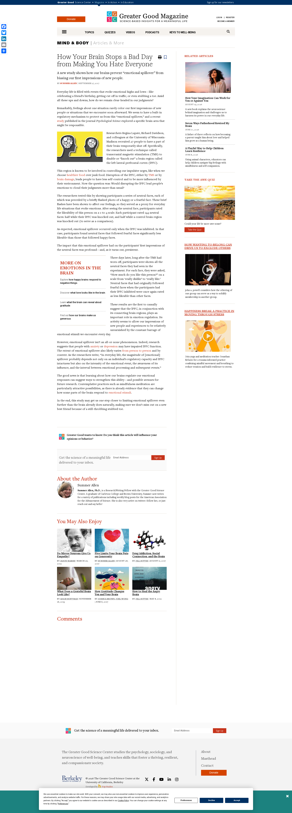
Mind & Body (73, 43)
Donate (71, 19)
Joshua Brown (106, 598)
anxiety (94, 346)
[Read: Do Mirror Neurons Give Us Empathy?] (74, 540)
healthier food (76, 175)
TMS (151, 175)
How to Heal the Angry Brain (146, 593)
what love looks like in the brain (87, 292)
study (60, 121)
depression (111, 346)
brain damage (65, 179)
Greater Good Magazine (147, 16)
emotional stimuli (120, 392)
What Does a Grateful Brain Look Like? (74, 593)
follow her (152, 500)
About (205, 751)
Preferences (186, 800)
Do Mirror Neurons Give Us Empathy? (73, 555)
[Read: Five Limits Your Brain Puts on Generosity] (112, 540)
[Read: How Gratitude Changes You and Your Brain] (112, 578)
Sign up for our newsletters (220, 2)
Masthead (208, 758)
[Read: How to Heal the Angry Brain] (149, 578)
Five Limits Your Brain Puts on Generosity (111, 555)
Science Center (83, 2)
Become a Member (226, 21)
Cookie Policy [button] (123, 800)
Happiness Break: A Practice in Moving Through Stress (209, 312)
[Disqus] (112, 660)
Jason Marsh (67, 560)
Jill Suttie (142, 560)
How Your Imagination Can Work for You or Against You (207, 99)
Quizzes (109, 32)
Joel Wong (122, 598)
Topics (89, 32)
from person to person (136, 350)
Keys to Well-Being (183, 32)
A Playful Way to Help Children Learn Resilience (204, 149)
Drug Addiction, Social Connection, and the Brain (148, 555)
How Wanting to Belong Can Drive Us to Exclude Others (208, 246)
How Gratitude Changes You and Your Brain (109, 593)
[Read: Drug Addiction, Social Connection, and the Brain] (149, 540)
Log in (219, 17)
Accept (237, 800)
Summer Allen (68, 83)
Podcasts (152, 32)
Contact (207, 765)
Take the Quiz (194, 229)
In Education (127, 2)
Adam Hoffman (69, 598)
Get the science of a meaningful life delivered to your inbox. (85, 459)
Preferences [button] (63, 804)
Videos (130, 32)
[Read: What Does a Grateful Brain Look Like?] (74, 578)
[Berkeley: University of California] (72, 779)
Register (230, 17)
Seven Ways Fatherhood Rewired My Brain (207, 124)
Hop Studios (107, 786)
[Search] (228, 31)
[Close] (287, 796)
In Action (112, 2)
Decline (211, 800)
